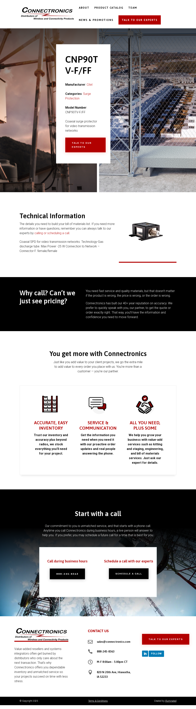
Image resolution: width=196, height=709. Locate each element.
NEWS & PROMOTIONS (96, 20)
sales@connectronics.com (113, 641)
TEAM (132, 7)
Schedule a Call (128, 573)
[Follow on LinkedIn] (145, 654)
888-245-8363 (67, 574)
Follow (156, 653)
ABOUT (84, 7)
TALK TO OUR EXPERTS (140, 20)
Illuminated (170, 701)
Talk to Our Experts (81, 145)
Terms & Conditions (98, 701)
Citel (89, 84)
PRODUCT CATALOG (108, 7)
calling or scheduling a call (51, 233)
